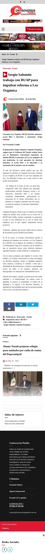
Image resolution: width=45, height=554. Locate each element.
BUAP (23, 320)
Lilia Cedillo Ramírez (12, 322)
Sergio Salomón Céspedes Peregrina (17, 325)
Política (6, 342)
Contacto (5, 528)
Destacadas (7, 68)
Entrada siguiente (10, 335)
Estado (14, 68)
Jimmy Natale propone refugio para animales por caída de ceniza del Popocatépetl (22, 350)
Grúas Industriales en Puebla (15, 421)
